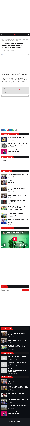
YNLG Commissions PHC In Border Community (16, 181)
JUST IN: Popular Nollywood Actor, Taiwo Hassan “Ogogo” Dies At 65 (18, 175)
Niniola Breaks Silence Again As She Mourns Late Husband (16, 150)
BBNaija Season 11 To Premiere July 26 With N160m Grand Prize (17, 138)
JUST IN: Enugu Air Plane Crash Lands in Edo (17, 406)
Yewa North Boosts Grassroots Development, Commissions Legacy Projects (16, 188)
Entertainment (7, 39)
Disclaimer (16, 419)
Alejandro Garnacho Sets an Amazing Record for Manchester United (17, 357)
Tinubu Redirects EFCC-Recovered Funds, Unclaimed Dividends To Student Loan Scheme (18, 221)
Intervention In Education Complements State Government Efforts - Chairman (18, 194)
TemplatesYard (19, 424)
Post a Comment (5, 163)
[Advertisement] (15, 16)
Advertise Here (12, 421)
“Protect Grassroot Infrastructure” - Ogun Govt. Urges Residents (17, 214)
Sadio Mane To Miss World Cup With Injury (17, 363)
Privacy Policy (22, 419)
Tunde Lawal (5, 50)
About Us (11, 419)
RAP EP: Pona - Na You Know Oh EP (16, 393)
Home (2, 39)
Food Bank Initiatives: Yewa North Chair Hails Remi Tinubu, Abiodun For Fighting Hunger (18, 388)
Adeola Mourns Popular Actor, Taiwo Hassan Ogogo (17, 201)
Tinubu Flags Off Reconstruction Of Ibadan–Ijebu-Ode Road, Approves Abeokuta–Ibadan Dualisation (17, 208)
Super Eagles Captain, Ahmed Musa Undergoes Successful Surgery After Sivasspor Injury (17, 370)
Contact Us (19, 421)
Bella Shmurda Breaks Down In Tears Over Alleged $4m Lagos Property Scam (18, 144)
